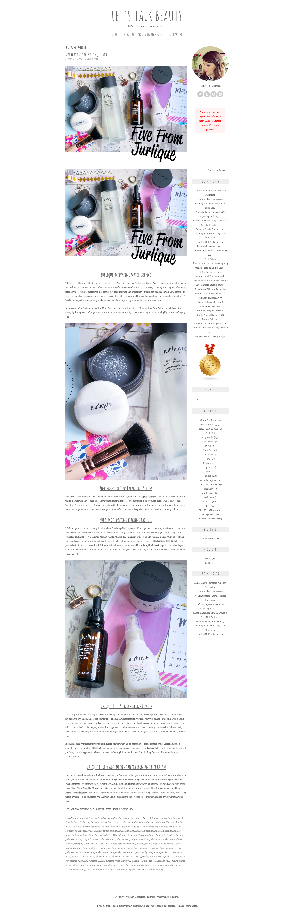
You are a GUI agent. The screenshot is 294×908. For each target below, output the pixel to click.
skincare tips (138, 869)
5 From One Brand (208, 420)
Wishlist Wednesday (208, 518)
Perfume (208, 497)
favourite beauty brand (170, 826)
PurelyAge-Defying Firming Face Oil (126, 520)
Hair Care (208, 450)
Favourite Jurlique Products (78, 830)
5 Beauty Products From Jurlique (87, 54)
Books (208, 433)
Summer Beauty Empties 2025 (210, 229)
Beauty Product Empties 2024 (210, 314)
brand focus (115, 826)
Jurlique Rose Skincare (155, 843)
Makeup (93, 817)
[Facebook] (207, 94)
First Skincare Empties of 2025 (210, 284)
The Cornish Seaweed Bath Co (210, 246)
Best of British (81, 817)
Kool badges (210, 563)
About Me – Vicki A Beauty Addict (143, 34)
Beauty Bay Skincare (210, 306)
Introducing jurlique (84, 835)
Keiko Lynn (210, 558)
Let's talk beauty (147, 15)
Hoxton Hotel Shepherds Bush (210, 276)
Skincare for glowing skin (156, 865)
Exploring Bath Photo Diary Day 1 (210, 233)
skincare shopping (122, 869)
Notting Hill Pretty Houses (210, 242)
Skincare (122, 817)
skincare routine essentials (99, 869)
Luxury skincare (96, 856)
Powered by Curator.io (217, 170)
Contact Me (176, 34)
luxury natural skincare (76, 856)
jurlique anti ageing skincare (141, 835)
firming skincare (117, 830)
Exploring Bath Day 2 (210, 216)
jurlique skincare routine (77, 852)
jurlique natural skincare (161, 839)
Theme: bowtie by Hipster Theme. (163, 896)
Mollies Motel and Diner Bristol (210, 267)
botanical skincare (99, 826)
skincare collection (97, 865)
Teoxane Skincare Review (210, 297)
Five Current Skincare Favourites (210, 289)
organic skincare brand (109, 860)
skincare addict (80, 865)
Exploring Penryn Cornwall (210, 302)
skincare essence (116, 865)
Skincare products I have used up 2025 (210, 263)
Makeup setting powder (137, 856)
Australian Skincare (164, 822)
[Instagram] (220, 94)
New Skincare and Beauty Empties (210, 336)
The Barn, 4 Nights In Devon (210, 310)
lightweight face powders (156, 852)
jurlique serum (174, 843)
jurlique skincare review (168, 848)
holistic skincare (134, 830)
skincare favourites (134, 865)
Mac (208, 471)
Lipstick (208, 467)
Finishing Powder (100, 830)
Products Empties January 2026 (210, 212)
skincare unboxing (154, 869)
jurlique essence (72, 839)
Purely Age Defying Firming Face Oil (138, 860)
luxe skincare (176, 852)
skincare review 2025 (75, 869)
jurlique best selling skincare (169, 835)
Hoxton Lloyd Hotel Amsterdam (210, 293)
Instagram (208, 463)
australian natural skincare (141, 822)
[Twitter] (200, 94)
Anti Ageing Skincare (89, 822)
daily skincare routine (147, 826)
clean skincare (129, 826)
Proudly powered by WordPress (130, 896)
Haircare (209, 454)
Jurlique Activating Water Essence (126, 274)
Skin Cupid (210, 237)
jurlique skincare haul (119, 848)
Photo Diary (210, 259)
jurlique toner (137, 852)
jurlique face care (90, 839)
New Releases (207, 493)
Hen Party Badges (188, 905)
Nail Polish (208, 488)
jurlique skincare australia (95, 848)
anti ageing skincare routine (113, 822)
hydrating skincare (152, 830)
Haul (208, 458)
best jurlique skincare (79, 826)
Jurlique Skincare (73, 848)
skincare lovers (177, 865)
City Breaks (207, 437)
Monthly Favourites (107, 817)
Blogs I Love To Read (208, 428)
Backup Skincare (210, 319)
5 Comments (91, 58)
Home (114, 34)
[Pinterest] (213, 94)
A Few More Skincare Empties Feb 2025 (210, 280)
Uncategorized (134, 817)
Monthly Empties (208, 480)
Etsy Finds (208, 441)
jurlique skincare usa (120, 852)
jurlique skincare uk (99, 852)
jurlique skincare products (143, 848)
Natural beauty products (161, 856)
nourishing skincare (87, 860)
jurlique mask (121, 839)
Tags (208, 506)
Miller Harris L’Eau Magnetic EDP (210, 323)
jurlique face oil (106, 839)
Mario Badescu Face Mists (210, 199)
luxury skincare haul (115, 856)
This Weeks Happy (208, 510)
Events (208, 445)
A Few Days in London (210, 272)
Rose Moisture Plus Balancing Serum (126, 488)
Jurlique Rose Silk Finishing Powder (126, 843)
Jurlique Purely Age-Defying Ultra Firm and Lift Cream (126, 767)
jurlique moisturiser (138, 839)
